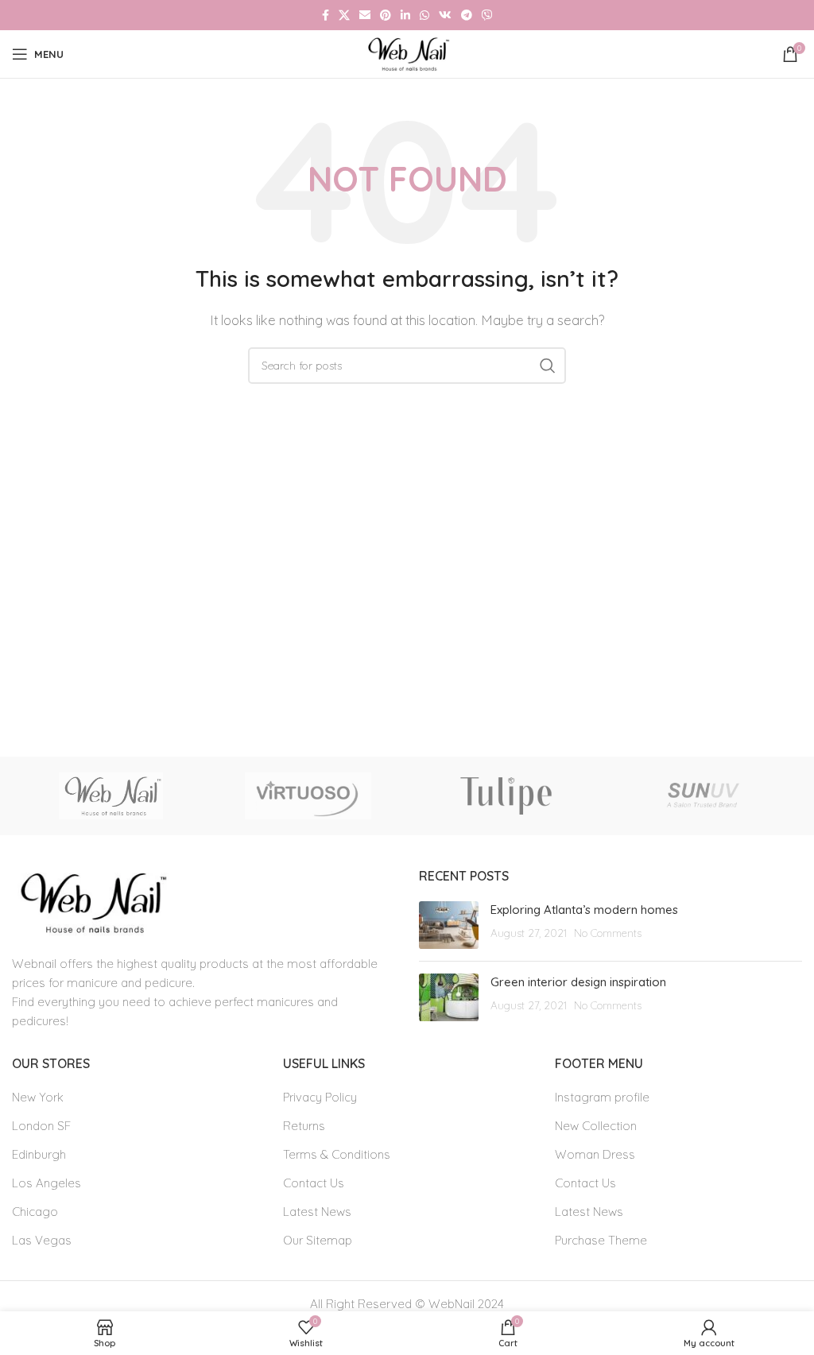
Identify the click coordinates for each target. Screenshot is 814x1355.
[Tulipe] (505, 796)
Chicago (35, 1211)
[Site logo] (406, 52)
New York (38, 1097)
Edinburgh (39, 1154)
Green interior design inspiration (578, 981)
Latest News (317, 1211)
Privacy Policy (320, 1097)
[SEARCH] (547, 365)
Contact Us (313, 1182)
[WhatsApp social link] (424, 15)
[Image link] (90, 901)
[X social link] (344, 15)
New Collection (596, 1125)
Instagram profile (602, 1097)
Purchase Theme (601, 1240)
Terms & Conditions (336, 1154)
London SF (41, 1125)
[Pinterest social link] (385, 15)
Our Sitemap (317, 1240)
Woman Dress (595, 1154)
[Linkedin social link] (405, 15)
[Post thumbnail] (449, 925)
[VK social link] (445, 15)
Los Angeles (46, 1182)
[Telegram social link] (466, 15)
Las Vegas (42, 1240)
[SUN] (702, 796)
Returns (304, 1125)
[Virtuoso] (308, 796)
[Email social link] (365, 15)
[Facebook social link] (325, 15)
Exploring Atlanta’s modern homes (584, 909)
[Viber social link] (487, 15)
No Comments (608, 932)
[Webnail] (110, 796)
